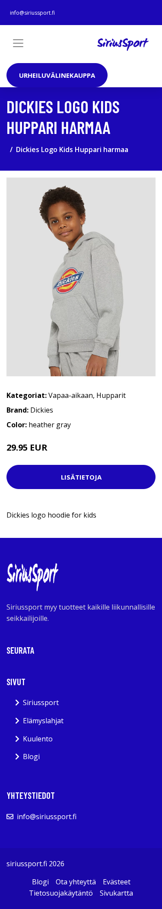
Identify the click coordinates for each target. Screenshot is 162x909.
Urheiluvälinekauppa (57, 75)
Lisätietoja (81, 477)
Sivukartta (116, 893)
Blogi (31, 756)
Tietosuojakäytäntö (61, 893)
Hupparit (111, 395)
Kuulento (38, 739)
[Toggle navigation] (18, 43)
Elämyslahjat (43, 720)
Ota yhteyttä (76, 882)
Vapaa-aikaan (70, 395)
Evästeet (116, 882)
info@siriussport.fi (32, 12)
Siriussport (41, 702)
